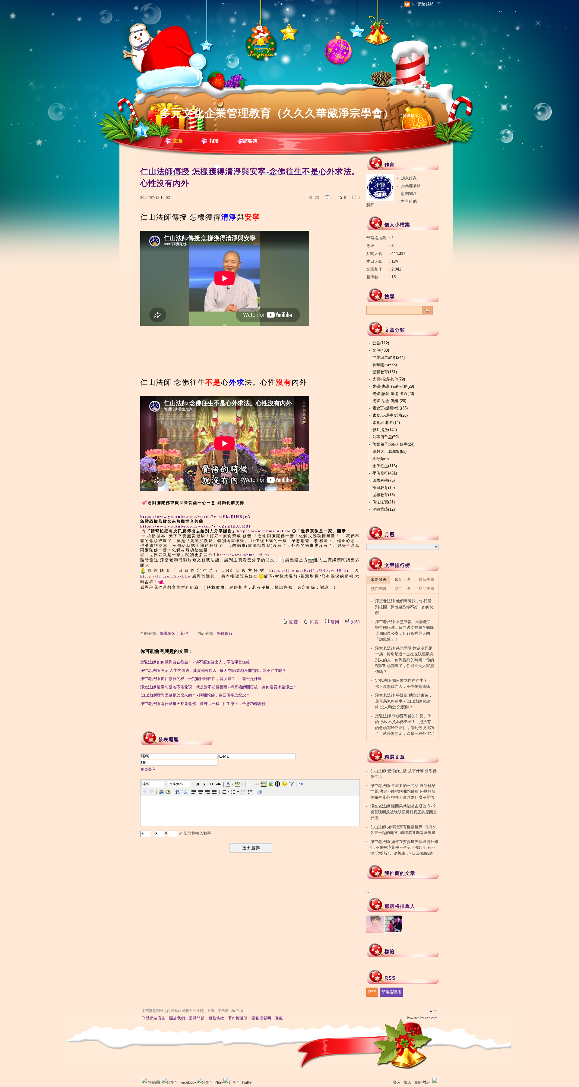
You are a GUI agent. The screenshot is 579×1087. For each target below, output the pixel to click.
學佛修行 (225, 633)
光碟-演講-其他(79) (388, 379)
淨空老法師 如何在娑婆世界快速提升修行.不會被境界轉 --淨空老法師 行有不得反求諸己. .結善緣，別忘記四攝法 (404, 847)
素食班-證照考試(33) (390, 408)
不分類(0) (380, 458)
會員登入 (148, 769)
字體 (146, 784)
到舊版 (409, 115)
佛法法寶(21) (383, 502)
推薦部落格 (411, 185)
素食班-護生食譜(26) (390, 415)
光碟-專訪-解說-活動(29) (393, 386)
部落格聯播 (391, 992)
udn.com (431, 1018)
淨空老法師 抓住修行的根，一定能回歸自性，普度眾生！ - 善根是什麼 (201, 678)
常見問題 (196, 1018)
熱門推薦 (426, 588)
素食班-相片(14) (386, 422)
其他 (184, 633)
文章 (178, 140)
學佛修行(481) (384, 473)
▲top (433, 1011)
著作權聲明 (238, 1018)
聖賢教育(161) (384, 372)
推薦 (314, 622)
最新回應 (402, 579)
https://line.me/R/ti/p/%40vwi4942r (309, 570)
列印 (355, 622)
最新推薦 (426, 579)
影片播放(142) (384, 430)
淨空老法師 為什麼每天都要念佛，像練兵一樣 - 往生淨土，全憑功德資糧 (203, 703)
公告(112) (380, 343)
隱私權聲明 (261, 1018)
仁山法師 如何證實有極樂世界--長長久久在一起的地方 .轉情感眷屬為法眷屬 (403, 830)
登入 (397, 1082)
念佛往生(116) (384, 466)
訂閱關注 (409, 193)
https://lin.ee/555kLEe (165, 576)
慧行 (370, 205)
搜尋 (427, 310)
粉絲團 (154, 1082)
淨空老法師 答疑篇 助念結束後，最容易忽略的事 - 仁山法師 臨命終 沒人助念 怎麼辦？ (403, 701)
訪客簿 (250, 140)
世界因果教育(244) (388, 357)
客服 (279, 1018)
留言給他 (409, 201)
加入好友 (409, 178)
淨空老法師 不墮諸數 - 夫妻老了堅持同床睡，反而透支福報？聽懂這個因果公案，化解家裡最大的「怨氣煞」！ (404, 630)
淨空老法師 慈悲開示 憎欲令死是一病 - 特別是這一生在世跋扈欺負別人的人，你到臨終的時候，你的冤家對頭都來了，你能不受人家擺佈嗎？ (404, 660)
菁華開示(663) (384, 364)
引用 (334, 622)
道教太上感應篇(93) (389, 451)
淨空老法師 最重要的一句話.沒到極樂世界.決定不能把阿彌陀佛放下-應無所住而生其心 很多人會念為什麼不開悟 (402, 791)
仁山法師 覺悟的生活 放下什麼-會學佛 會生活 (403, 774)
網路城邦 (423, 1082)
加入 (408, 1082)
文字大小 (176, 784)
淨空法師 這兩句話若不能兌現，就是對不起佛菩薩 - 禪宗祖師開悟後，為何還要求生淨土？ (218, 687)
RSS (372, 992)
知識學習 (168, 633)
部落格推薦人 (399, 906)
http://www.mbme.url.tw (263, 531)
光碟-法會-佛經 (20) (389, 401)
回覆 (293, 622)
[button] (154, 784)
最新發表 (379, 579)
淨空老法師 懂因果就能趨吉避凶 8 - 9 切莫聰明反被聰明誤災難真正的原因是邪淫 (403, 812)
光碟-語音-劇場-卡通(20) (393, 393)
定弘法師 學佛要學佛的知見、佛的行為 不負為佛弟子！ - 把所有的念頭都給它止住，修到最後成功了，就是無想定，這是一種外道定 (404, 725)
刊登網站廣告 (153, 1018)
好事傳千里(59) (385, 437)
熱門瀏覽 (379, 588)
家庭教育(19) (383, 487)
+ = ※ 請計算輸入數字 (180, 833)
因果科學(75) (383, 480)
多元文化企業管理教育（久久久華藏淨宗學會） (277, 113)
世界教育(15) (383, 495)
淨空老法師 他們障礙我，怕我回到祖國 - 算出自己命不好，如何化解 (404, 607)
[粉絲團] (144, 1080)
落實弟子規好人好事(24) (393, 444)
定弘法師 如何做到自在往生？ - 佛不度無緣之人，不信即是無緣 (195, 662)
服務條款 (216, 1018)
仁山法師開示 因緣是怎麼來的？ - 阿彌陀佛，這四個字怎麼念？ (195, 695)
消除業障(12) (383, 509)
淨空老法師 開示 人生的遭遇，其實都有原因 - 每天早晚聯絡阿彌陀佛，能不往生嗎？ (213, 670)
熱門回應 (402, 588)
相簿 (214, 140)
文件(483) (380, 350)
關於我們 (177, 1018)
